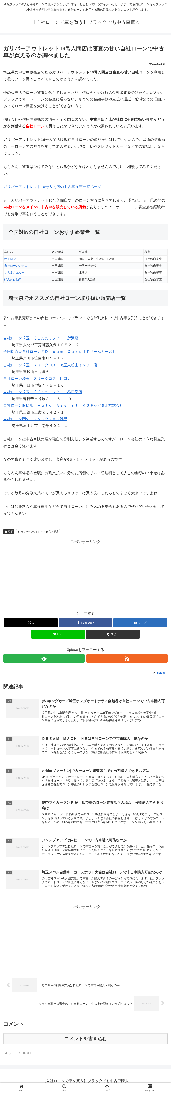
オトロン (10, 258)
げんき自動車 (13, 279)
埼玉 (10, 531)
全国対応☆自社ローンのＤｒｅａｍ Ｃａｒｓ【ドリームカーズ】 (59, 351)
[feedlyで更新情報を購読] (44, 658)
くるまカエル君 (14, 272)
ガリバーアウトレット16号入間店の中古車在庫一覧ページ (52, 187)
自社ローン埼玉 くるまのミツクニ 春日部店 (42, 392)
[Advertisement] (85, 574)
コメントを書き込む (85, 1038)
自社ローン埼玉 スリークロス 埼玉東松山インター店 (50, 365)
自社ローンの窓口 (16, 265)
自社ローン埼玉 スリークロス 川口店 (37, 379)
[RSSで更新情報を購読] (127, 658)
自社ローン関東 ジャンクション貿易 (35, 419)
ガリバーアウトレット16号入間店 (40, 531)
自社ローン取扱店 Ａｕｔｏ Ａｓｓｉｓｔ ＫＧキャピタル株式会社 (63, 405)
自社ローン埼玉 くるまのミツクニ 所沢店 (40, 338)
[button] (113, 634)
